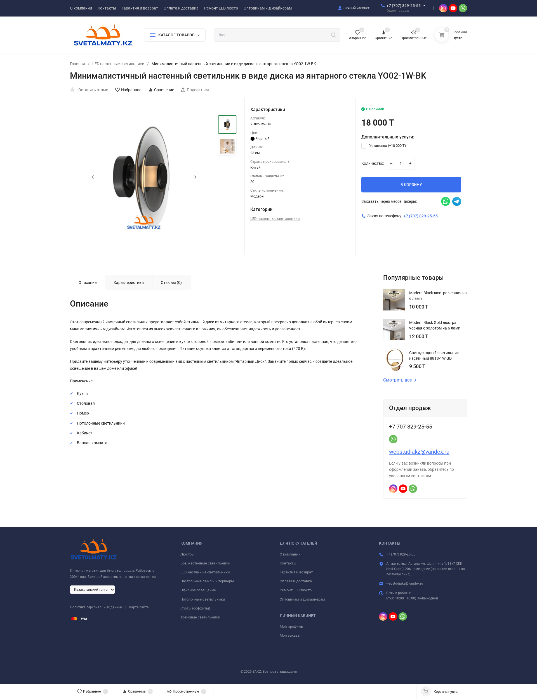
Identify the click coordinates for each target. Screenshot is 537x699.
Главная (77, 64)
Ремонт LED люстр (296, 590)
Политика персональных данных (96, 607)
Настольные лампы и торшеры (207, 581)
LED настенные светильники (118, 64)
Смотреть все (397, 380)
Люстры (187, 554)
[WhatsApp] (463, 8)
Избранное (131, 90)
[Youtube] (453, 8)
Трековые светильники (200, 617)
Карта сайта (139, 607)
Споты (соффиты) (195, 608)
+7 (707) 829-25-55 (404, 5)
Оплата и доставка (296, 581)
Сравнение (164, 90)
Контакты (288, 563)
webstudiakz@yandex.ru (419, 451)
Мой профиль (291, 626)
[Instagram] (443, 8)
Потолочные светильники (202, 599)
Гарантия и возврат (296, 572)
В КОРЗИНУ (411, 184)
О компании (290, 554)
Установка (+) (387, 145)
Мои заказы (290, 635)
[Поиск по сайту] (333, 34)
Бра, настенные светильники (205, 563)
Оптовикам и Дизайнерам (302, 599)
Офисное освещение (198, 590)
